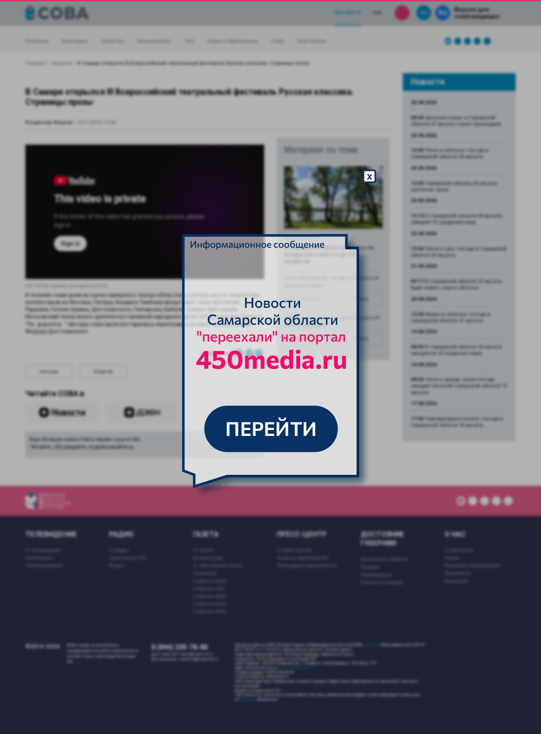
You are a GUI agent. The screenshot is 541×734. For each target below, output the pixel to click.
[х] (270, 367)
